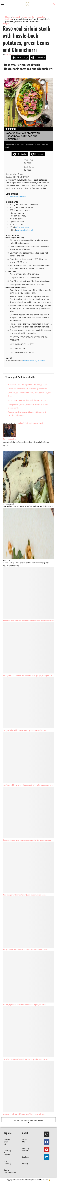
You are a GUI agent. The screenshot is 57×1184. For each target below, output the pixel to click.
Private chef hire (7, 1141)
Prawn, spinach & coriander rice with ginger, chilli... (25, 1004)
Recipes (8, 19)
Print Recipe (39, 57)
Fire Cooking (7, 1162)
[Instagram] (46, 1134)
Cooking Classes (25, 1149)
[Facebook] (46, 1142)
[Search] (54, 4)
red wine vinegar (22, 227)
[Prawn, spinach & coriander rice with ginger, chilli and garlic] (28, 977)
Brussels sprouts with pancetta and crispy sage (27, 384)
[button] (6, 129)
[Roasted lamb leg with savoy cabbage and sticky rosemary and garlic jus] (28, 1086)
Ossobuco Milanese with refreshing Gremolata (27, 388)
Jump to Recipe (21, 57)
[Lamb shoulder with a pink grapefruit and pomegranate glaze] (28, 757)
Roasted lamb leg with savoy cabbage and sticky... (24, 1114)
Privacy (25, 1163)
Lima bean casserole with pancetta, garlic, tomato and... (27, 1059)
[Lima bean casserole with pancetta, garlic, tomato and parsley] (28, 1031)
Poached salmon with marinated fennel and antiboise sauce (28, 620)
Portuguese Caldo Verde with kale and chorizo (27, 400)
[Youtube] (46, 1149)
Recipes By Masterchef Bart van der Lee (28, 17)
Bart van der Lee (12, 54)
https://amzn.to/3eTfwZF (34, 360)
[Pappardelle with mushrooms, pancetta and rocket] (28, 702)
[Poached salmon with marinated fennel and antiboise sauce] (28, 593)
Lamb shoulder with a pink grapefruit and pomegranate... (28, 785)
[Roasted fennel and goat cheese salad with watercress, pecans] (28, 812)
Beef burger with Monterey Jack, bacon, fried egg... (24, 895)
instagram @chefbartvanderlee (28, 1120)
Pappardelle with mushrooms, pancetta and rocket (25, 730)
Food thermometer (18, 196)
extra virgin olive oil (24, 230)
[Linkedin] (46, 1157)
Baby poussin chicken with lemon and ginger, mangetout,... (28, 675)
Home (7, 17)
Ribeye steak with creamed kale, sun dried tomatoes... (26, 949)
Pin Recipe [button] (38, 154)
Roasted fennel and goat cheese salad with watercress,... (27, 840)
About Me (24, 1140)
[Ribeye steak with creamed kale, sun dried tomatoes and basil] (28, 922)
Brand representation (10, 1171)
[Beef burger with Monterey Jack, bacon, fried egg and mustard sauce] (28, 867)
